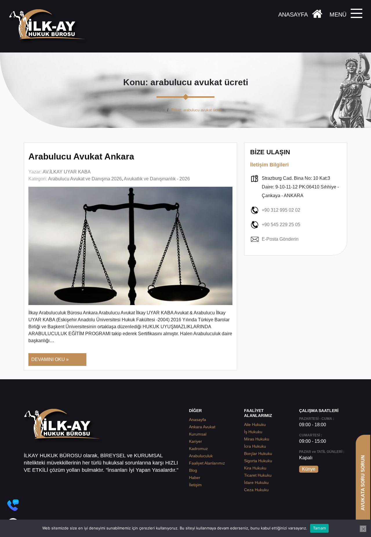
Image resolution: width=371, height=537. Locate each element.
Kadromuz (198, 448)
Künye (308, 469)
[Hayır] (363, 528)
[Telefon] (13, 505)
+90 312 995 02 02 (281, 210)
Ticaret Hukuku (258, 475)
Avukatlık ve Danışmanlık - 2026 (157, 178)
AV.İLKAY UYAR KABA (67, 171)
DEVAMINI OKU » (50, 359)
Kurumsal (197, 434)
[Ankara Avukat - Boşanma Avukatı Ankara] (49, 26)
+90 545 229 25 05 (281, 224)
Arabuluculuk (201, 455)
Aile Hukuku (255, 424)
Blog (193, 470)
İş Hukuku (253, 431)
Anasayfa (157, 110)
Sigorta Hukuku (258, 460)
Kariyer (195, 441)
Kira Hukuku (255, 468)
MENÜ (338, 14)
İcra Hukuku (255, 446)
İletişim (195, 484)
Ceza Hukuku (256, 489)
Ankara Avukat (202, 426)
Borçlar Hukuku (258, 453)
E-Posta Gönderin (280, 239)
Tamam (319, 528)
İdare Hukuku (256, 482)
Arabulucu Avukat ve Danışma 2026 (85, 178)
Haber (194, 477)
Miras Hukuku (256, 439)
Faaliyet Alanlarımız (207, 463)
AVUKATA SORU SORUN (362, 482)
